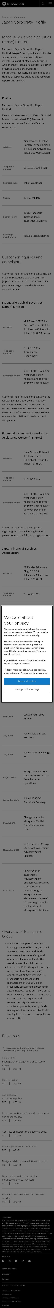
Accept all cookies (27, 681)
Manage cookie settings (27, 689)
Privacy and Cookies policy (33, 673)
